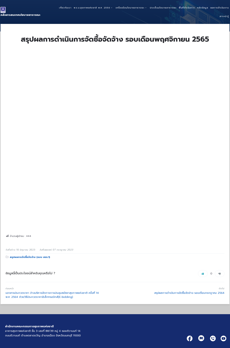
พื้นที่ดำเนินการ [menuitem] (187, 7)
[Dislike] (219, 273)
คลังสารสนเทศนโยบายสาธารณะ (20, 15)
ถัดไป (221, 288)
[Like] (203, 273)
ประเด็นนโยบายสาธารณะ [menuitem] (163, 7)
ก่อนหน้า (10, 288)
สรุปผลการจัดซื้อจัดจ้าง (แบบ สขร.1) (30, 257)
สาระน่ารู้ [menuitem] (224, 16)
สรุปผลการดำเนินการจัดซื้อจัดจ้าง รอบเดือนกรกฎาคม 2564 (189, 293)
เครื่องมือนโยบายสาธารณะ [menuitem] (130, 7)
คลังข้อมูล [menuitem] (202, 7)
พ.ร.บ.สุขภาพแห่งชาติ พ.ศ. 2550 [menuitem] (92, 7)
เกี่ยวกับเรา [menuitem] (65, 7)
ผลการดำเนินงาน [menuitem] (219, 7)
